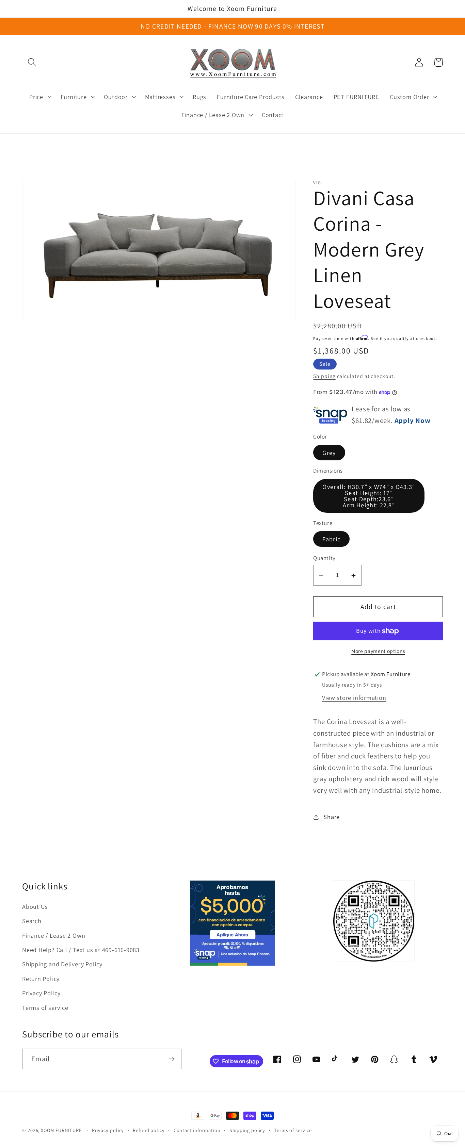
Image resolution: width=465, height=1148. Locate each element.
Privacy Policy (41, 993)
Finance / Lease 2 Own (53, 935)
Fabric (331, 539)
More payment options (378, 650)
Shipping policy (247, 1130)
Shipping (324, 376)
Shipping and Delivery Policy (62, 964)
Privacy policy (108, 1130)
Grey (329, 453)
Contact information (197, 1130)
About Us (35, 906)
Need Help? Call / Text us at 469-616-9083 (81, 950)
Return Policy (41, 978)
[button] (32, 62)
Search (32, 921)
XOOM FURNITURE (61, 1130)
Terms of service (45, 1007)
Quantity (324, 558)
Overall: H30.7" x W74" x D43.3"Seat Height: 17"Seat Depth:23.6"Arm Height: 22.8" (368, 495)
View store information (354, 697)
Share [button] (331, 817)
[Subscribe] (171, 1059)
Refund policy (149, 1130)
